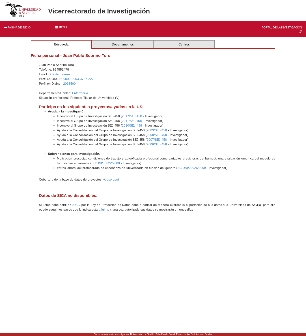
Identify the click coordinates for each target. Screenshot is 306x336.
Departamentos (123, 44)
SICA (76, 205)
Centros (184, 44)
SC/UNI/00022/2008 (105, 163)
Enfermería (80, 93)
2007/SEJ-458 (157, 139)
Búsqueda (61, 44)
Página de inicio (18, 27)
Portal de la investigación (282, 27)
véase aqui (111, 179)
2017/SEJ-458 (132, 116)
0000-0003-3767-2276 (79, 79)
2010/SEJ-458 (132, 125)
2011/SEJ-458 (132, 121)
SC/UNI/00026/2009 (191, 168)
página (103, 209)
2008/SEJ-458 (157, 135)
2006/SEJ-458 (157, 144)
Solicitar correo (59, 74)
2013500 (69, 83)
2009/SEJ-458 (157, 130)
